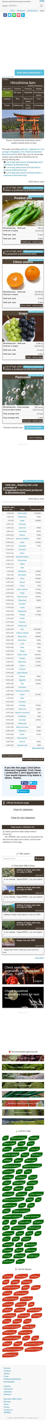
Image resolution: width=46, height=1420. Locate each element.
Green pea (21, 1194)
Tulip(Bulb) (19, 1310)
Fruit (39, 99)
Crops (7, 92)
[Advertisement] (23, 42)
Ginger (22, 651)
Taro (22, 684)
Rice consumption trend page (23, 1121)
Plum (38, 1233)
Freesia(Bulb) (9, 1315)
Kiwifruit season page (23, 1112)
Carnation (22, 604)
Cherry (6, 1239)
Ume (6, 1222)
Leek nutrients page (23, 1094)
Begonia (17, 1321)
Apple (22, 542)
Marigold (7, 1344)
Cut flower (22, 669)
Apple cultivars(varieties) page (23, 1058)
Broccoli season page (23, 1085)
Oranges (7, 1256)
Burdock (22, 676)
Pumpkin (22, 658)
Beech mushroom (32, 1216)
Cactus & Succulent (11, 1327)
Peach (29, 1233)
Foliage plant (22, 626)
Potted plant (22, 723)
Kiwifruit (19, 1250)
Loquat (20, 1233)
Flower (7, 105)
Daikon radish (22, 655)
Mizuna (22, 535)
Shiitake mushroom (21, 1211)
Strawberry (22, 731)
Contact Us (8, 1410)
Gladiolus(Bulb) (34, 1310)
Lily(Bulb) (7, 1310)
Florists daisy (22, 560)
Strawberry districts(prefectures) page (23, 1103)
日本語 (41, 1)
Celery (22, 586)
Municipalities (9, 1382)
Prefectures (21, 11)
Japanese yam (22, 745)
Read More (39, 958)
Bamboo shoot (20, 1149)
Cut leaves (22, 549)
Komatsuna (22, 571)
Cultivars (7, 1386)
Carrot (22, 694)
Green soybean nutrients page (23, 1067)
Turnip (22, 607)
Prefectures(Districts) (12, 1379)
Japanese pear (22, 597)
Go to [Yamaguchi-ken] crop (32, 759)
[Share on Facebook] (5, 15)
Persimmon (8, 1233)
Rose (22, 698)
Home (12, 11)
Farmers (17, 89)
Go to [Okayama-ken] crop (13, 756)
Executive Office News (13, 1399)
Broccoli (22, 742)
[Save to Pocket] (18, 15)
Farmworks (8, 1389)
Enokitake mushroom (12, 1216)
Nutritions (7, 1394)
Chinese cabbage (22, 633)
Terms (6, 1404)
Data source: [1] (38, 748)
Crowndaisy (39, 105)
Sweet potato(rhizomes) (13, 1200)
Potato (22, 593)
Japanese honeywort (22, 713)
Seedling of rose (10, 1355)
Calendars (8, 1392)
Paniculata (22, 524)
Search (40, 859)
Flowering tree (22, 738)
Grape (22, 520)
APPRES (7, 1412)
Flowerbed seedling (22, 691)
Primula (7, 1321)
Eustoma (22, 622)
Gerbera (35, 1287)
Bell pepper (22, 575)
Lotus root (22, 528)
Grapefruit (38, 1222)
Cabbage (22, 705)
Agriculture (7, 89)
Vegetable (28, 92)
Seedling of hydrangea (13, 1349)
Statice (22, 564)
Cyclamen (22, 702)
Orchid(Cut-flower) (22, 557)
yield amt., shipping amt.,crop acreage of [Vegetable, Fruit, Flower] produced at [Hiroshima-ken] (23, 151)
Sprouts (20, 1261)
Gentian (15, 1282)
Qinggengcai (22, 611)
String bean (22, 600)
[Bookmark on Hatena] (23, 15)
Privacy (7, 1407)
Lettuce (22, 665)
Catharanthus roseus (33, 1344)
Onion (22, 578)
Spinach (22, 582)
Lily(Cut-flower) (22, 673)
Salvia (35, 1338)
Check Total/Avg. (35, 438)
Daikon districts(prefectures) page (23, 1076)
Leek (22, 644)
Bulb (22, 568)
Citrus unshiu (28, 106)
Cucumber (22, 720)
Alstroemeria (26, 1299)
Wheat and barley (28, 100)
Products (28, 89)
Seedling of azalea (33, 1349)
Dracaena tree (25, 1332)
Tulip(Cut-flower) (10, 1299)
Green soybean (22, 589)
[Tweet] (9, 15)
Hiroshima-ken (32, 11)
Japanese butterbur (22, 539)
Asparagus (22, 546)
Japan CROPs (9, 5)
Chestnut (26, 1239)
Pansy (22, 553)
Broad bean (22, 640)
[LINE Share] (14, 15)
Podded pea (18, 105)
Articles (39, 89)
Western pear (34, 1228)
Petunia (18, 1344)
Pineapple (8, 1250)
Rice (17, 99)
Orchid (22, 618)
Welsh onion (22, 636)
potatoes (7, 99)
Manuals (7, 1402)
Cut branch (22, 687)
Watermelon (22, 662)
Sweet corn (22, 709)
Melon (22, 734)
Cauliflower (22, 716)
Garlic (22, 647)
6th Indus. (18, 92)
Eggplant (22, 680)
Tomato (22, 615)
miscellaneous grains (39, 93)
